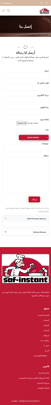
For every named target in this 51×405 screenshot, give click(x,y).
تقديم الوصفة (8, 3)
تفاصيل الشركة (44, 373)
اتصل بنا (46, 346)
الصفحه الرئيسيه (43, 315)
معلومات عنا (45, 340)
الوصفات (46, 325)
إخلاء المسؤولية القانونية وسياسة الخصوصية (34, 378)
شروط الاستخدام (43, 383)
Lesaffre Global (43, 388)
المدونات (46, 330)
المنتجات (46, 320)
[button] (25, 219)
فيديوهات (46, 335)
